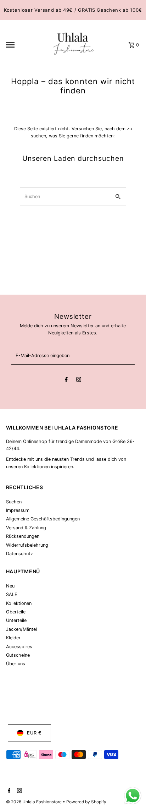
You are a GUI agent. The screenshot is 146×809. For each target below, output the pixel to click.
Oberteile (16, 611)
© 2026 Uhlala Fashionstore (34, 801)
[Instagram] (78, 380)
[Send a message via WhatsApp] (132, 795)
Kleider (13, 637)
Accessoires (19, 646)
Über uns (15, 663)
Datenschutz (19, 553)
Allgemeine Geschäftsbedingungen (43, 518)
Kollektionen (19, 603)
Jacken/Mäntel (21, 629)
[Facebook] (66, 380)
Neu (10, 586)
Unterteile (16, 620)
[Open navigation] (26, 45)
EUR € (34, 733)
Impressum (17, 510)
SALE (11, 594)
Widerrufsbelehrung (27, 545)
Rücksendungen (22, 536)
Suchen (14, 501)
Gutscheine (18, 655)
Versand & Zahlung (26, 527)
